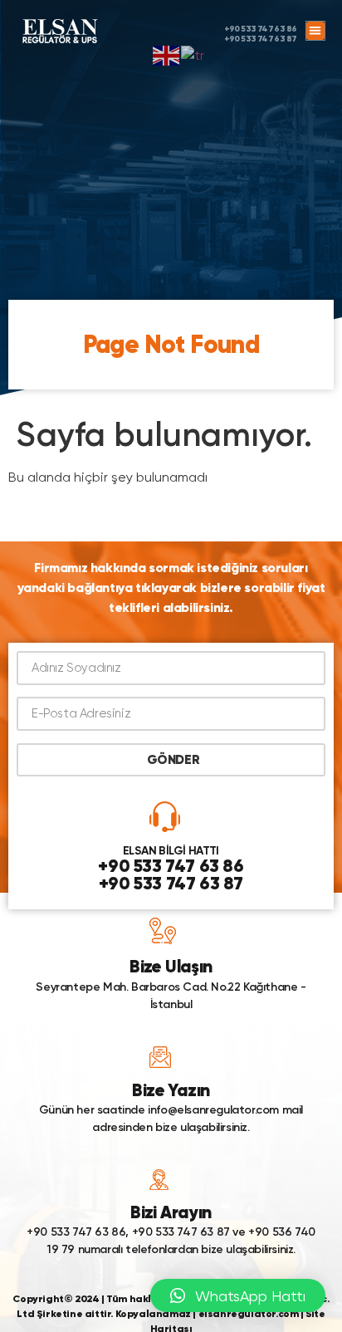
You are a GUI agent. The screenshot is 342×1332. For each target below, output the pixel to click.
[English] (167, 54)
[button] (315, 31)
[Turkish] (193, 54)
